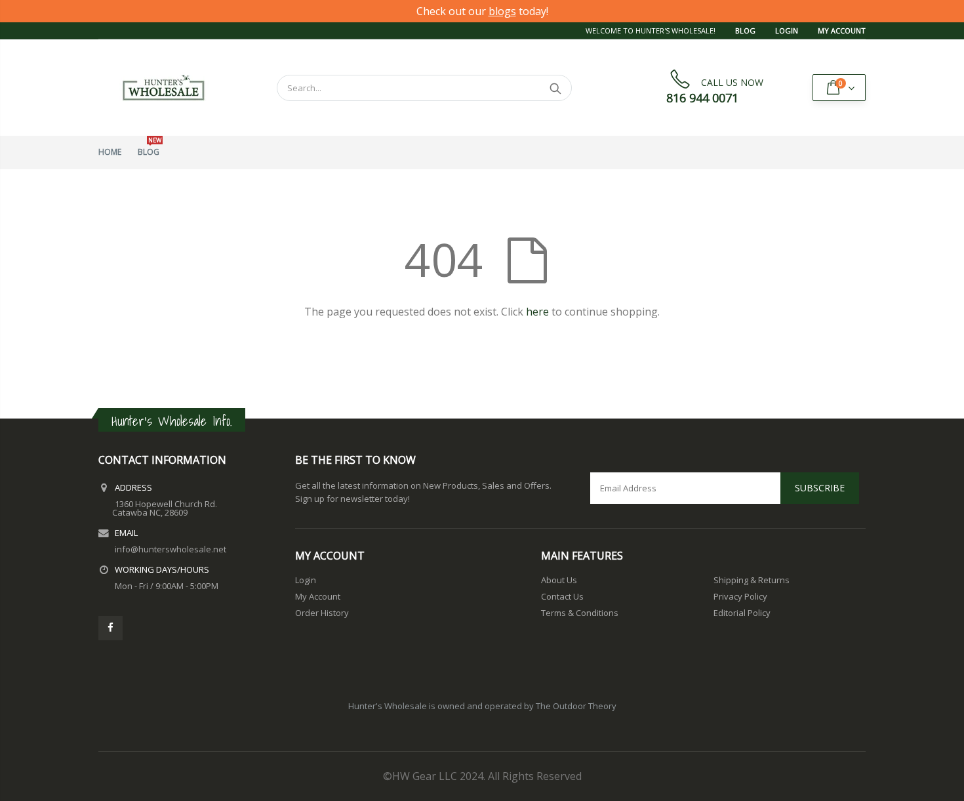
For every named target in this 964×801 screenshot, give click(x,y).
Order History (322, 613)
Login (786, 30)
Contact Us (562, 596)
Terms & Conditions (579, 613)
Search (555, 87)
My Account (842, 30)
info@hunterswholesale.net (170, 549)
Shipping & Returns (751, 580)
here (537, 311)
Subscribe (820, 488)
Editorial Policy (742, 613)
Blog (745, 30)
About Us (559, 580)
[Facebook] (110, 628)
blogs (502, 11)
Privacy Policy (740, 596)
